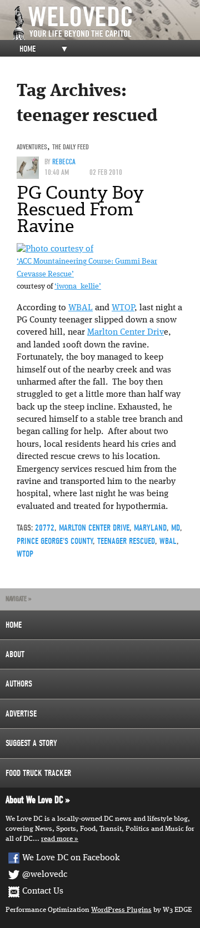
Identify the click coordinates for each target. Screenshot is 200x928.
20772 (44, 528)
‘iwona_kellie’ (77, 286)
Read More (57, 839)
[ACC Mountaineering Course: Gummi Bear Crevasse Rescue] (55, 249)
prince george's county (55, 541)
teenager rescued (126, 541)
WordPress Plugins (121, 910)
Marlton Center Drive (94, 528)
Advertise (21, 714)
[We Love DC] (105, 23)
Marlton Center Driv (125, 332)
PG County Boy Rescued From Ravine (80, 209)
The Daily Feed (70, 147)
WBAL (80, 308)
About (15, 654)
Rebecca (64, 162)
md (175, 528)
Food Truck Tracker (38, 773)
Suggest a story (31, 743)
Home (27, 49)
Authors (19, 684)
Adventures (32, 147)
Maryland (150, 528)
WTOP (123, 308)
